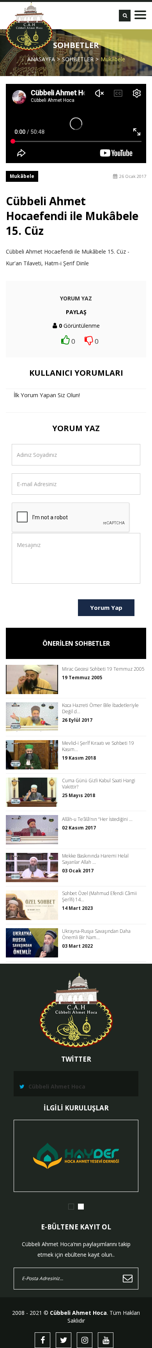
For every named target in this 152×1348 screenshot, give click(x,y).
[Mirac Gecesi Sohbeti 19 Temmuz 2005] (34, 679)
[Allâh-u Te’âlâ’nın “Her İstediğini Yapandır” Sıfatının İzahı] (34, 829)
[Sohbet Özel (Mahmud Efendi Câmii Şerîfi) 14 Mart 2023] (34, 905)
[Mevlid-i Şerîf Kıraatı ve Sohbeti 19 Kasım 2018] (34, 754)
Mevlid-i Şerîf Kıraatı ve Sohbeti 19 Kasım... (98, 746)
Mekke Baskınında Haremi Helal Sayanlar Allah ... (95, 859)
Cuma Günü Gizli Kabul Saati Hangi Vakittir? (98, 784)
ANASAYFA (41, 59)
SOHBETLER (78, 59)
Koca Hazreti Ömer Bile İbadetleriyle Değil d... (100, 708)
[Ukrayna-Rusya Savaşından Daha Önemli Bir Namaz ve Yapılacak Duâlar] (34, 942)
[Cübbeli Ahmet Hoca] (29, 26)
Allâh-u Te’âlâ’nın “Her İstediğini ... (97, 819)
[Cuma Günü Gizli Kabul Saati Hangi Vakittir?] (34, 792)
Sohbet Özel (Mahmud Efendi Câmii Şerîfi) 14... (99, 896)
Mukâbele (113, 59)
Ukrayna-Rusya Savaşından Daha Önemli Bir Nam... (96, 934)
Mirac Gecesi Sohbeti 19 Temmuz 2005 (103, 669)
